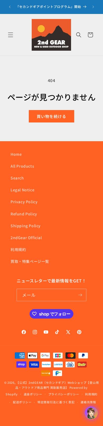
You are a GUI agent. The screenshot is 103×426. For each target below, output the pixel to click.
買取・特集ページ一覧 (30, 261)
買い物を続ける (51, 116)
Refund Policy (24, 213)
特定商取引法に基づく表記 (56, 402)
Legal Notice (22, 189)
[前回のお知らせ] (10, 7)
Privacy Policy (24, 201)
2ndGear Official (26, 237)
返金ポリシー (33, 394)
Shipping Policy (26, 225)
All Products (22, 166)
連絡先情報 (88, 402)
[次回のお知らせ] (93, 7)
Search (17, 178)
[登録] (80, 295)
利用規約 (18, 249)
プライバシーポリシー (63, 394)
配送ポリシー (22, 402)
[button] (10, 35)
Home (16, 154)
